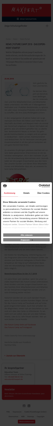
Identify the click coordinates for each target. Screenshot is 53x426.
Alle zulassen (27, 235)
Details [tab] (26, 193)
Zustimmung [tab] (9, 193)
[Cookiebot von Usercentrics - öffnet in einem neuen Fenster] (39, 186)
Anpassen (25, 240)
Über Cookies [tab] (43, 193)
